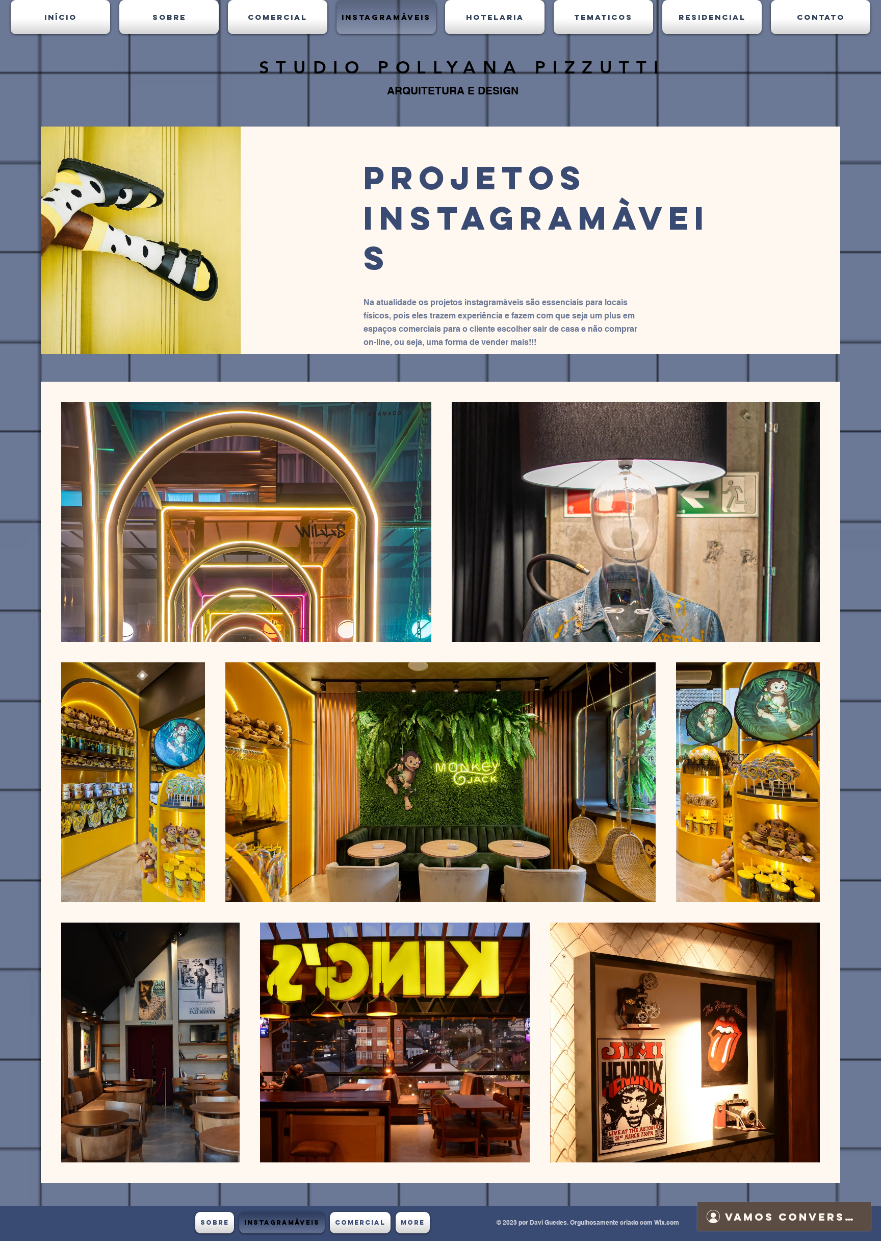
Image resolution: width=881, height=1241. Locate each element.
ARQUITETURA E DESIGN (453, 90)
